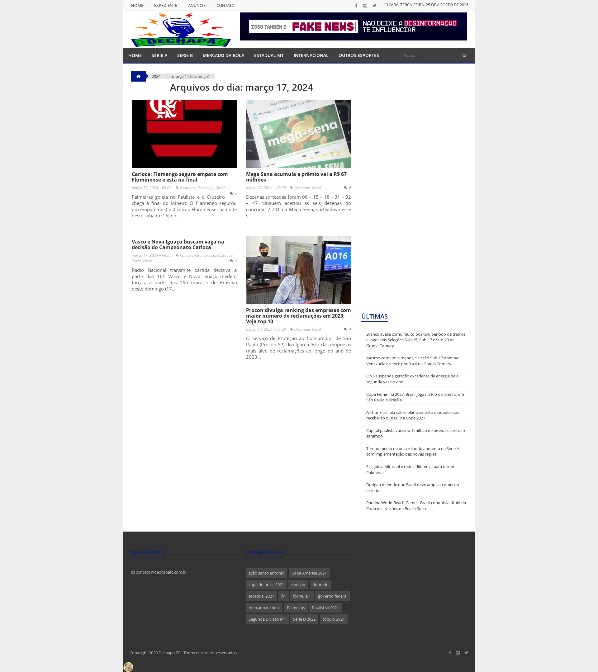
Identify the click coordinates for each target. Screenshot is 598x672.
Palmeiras (296, 607)
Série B (185, 55)
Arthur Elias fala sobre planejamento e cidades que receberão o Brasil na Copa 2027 (412, 415)
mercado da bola (264, 607)
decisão (298, 584)
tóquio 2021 (334, 619)
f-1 (283, 596)
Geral (220, 187)
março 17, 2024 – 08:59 (266, 187)
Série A (159, 55)
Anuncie (197, 5)
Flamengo (205, 187)
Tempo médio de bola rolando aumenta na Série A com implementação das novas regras (412, 451)
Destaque (188, 187)
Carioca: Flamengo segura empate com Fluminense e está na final (180, 177)
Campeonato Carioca (197, 255)
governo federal (332, 596)
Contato (225, 5)
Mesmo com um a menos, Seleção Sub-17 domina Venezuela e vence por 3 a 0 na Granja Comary (412, 361)
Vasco (147, 260)
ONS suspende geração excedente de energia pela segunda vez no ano (412, 379)
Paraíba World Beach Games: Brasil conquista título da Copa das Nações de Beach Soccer (416, 505)
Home (137, 5)
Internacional (311, 55)
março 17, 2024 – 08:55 (152, 255)
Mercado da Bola (223, 55)
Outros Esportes (359, 55)
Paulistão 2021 (325, 607)
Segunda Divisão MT (267, 619)
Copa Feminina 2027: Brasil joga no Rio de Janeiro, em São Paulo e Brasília (415, 397)
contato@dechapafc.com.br (161, 572)
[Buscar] (464, 56)
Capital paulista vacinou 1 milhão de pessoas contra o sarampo (415, 433)
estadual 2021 (261, 596)
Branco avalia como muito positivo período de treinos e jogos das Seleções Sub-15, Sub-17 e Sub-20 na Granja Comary (416, 339)
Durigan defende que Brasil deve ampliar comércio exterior (412, 487)
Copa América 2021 (309, 573)
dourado (320, 584)
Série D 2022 (304, 619)
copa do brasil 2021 (266, 584)
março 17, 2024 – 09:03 (152, 187)
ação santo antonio (266, 573)
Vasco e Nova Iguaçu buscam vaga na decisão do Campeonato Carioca (178, 244)
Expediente (165, 5)
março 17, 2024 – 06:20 (266, 329)
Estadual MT (269, 55)
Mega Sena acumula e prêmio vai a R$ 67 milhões (296, 177)
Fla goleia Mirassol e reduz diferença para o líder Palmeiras (410, 469)
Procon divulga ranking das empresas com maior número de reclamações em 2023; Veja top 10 (298, 316)
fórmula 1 (302, 596)
